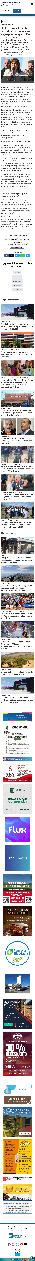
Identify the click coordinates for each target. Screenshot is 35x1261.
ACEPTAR (17, 11)
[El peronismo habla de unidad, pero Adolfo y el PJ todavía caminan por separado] (17, 426)
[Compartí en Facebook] (6, 255)
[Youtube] (21, 1244)
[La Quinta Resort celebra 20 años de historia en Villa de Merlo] (17, 660)
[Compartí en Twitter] (11, 255)
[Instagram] (13, 1244)
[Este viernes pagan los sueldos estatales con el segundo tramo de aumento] (17, 340)
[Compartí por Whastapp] (22, 255)
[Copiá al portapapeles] (28, 255)
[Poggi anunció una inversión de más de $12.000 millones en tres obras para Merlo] (17, 482)
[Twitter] (17, 1244)
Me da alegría (17, 285)
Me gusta (17, 272)
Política (4, 21)
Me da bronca (17, 289)
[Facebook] (9, 1244)
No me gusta (17, 277)
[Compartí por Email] (17, 255)
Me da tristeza (17, 281)
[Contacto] (25, 1244)
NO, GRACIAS (6, 11)
